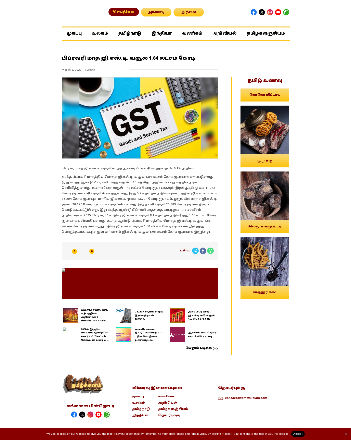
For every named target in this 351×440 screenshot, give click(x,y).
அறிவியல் (224, 33)
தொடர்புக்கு (169, 415)
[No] (346, 434)
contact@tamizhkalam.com (246, 398)
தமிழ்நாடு (129, 33)
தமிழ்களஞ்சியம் (266, 33)
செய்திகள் (124, 12)
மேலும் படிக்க (198, 348)
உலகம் (100, 33)
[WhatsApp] (210, 251)
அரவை (188, 12)
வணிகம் (192, 33)
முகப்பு (74, 33)
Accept (298, 433)
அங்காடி (156, 12)
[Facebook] (203, 251)
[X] (195, 251)
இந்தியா (162, 33)
